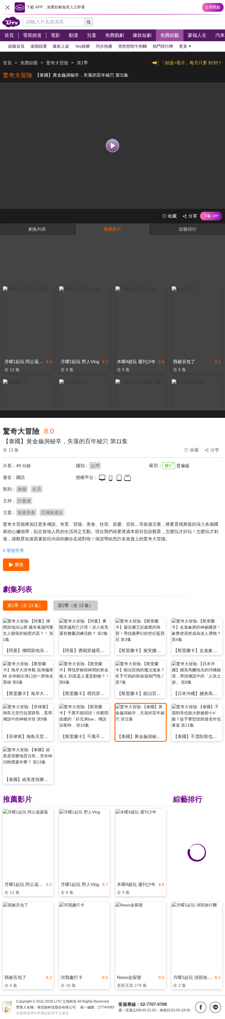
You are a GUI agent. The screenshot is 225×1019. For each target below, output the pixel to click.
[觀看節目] (112, 145)
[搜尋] (88, 22)
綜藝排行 (188, 229)
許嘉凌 (24, 500)
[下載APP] (211, 216)
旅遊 (22, 489)
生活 (36, 489)
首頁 (7, 62)
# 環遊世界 (13, 550)
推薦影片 (112, 229)
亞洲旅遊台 (52, 512)
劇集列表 (37, 229)
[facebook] (201, 1007)
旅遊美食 (26, 512)
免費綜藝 (29, 62)
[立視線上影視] (11, 22)
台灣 (95, 465)
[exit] (7, 7)
